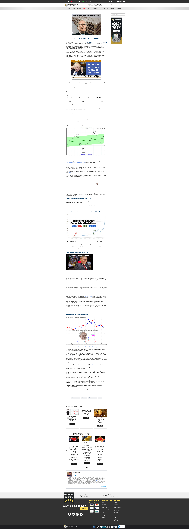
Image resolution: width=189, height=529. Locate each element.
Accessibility (104, 514)
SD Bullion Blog (69, 11)
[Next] (106, 450)
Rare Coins (95, 8)
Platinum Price (117, 505)
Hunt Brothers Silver (88, 296)
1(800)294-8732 (87, 496)
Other (100, 8)
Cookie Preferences (105, 515)
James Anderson (89, 42)
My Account (104, 502)
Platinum (79, 8)
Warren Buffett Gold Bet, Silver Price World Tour (86, 412)
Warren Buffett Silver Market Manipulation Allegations (86, 347)
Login (120, 1)
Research (74, 11)
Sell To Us (106, 8)
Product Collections (117, 520)
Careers (115, 517)
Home (65, 11)
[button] (121, 527)
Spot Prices (112, 8)
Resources (119, 8)
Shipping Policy (104, 505)
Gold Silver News (117, 510)
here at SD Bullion (99, 480)
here (70, 172)
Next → (105, 402)
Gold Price (116, 502)
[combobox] (118, 14)
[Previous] (66, 450)
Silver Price (116, 504)
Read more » (103, 486)
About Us (116, 515)
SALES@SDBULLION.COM (113, 496)
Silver (69, 8)
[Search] (124, 14)
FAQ (115, 519)
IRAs (89, 8)
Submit (84, 509)
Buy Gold (115, 514)
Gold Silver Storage (117, 507)
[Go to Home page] (72, 5)
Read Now (86, 417)
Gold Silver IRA (117, 509)
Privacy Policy (104, 512)
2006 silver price (95, 364)
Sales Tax (103, 517)
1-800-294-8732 (111, 1)
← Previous (68, 402)
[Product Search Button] (124, 4)
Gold (74, 8)
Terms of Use (104, 510)
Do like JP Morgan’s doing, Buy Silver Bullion (72, 419)
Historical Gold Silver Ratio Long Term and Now (100, 420)
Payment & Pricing (105, 509)
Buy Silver (116, 512)
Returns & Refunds (105, 507)
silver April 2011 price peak (70, 355)
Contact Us (104, 504)
